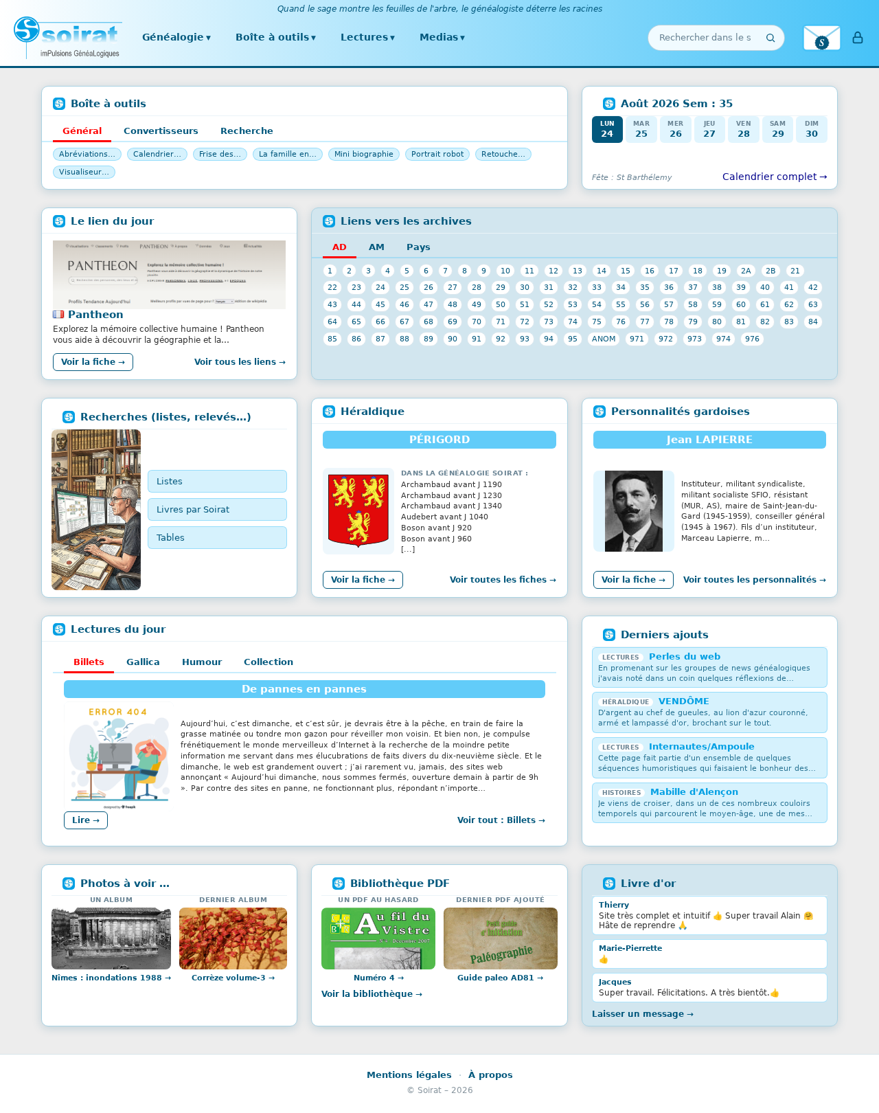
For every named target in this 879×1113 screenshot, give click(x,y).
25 (404, 287)
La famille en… (288, 154)
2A (746, 271)
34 (621, 287)
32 (573, 287)
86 (356, 339)
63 (813, 304)
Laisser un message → (643, 1014)
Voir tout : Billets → (501, 820)
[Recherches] (96, 509)
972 (666, 339)
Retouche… (503, 154)
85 (332, 339)
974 (723, 339)
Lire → (86, 820)
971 (637, 339)
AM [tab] (377, 247)
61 (765, 304)
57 (669, 304)
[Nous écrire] (822, 38)
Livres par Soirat (193, 509)
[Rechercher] (770, 37)
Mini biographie (363, 154)
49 (476, 304)
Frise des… (220, 154)
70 (476, 321)
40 (765, 287)
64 (332, 321)
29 (500, 287)
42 (813, 287)
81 (741, 321)
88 (404, 339)
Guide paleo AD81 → (500, 978)
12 (553, 271)
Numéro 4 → (379, 978)
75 (597, 321)
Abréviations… (87, 154)
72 (524, 321)
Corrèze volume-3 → (233, 978)
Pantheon (96, 314)
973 (694, 339)
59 (717, 304)
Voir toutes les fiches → (503, 580)
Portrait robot (437, 154)
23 (356, 287)
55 (621, 304)
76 (621, 321)
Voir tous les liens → (240, 362)
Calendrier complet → (774, 176)
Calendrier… (157, 154)
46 (404, 304)
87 (380, 339)
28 (476, 287)
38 (717, 287)
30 (524, 287)
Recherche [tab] (246, 131)
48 (452, 304)
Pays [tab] (419, 247)
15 (625, 271)
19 (722, 271)
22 (332, 287)
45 (380, 304)
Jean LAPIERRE (710, 439)
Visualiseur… (84, 172)
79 (693, 321)
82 (765, 321)
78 (669, 321)
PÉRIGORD (439, 439)
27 (452, 287)
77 (645, 321)
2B (771, 271)
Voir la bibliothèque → (371, 994)
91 (476, 339)
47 (428, 304)
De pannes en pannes (304, 689)
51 (524, 304)
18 (698, 271)
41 (789, 287)
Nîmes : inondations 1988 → (111, 978)
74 (573, 321)
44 (356, 304)
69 (452, 321)
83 (789, 321)
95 (573, 339)
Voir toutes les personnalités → (754, 580)
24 (380, 287)
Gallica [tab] (143, 662)
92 (500, 339)
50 (500, 304)
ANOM (603, 339)
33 (597, 287)
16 (649, 271)
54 (597, 304)
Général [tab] (82, 131)
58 (693, 304)
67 (404, 321)
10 (505, 271)
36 (669, 287)
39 (741, 287)
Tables (171, 537)
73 (548, 321)
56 (645, 304)
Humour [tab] (202, 662)
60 (741, 304)
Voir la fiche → (93, 362)
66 (380, 321)
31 (548, 287)
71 (500, 321)
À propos (490, 1075)
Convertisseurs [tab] (161, 131)
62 (789, 304)
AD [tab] (339, 247)
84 (813, 321)
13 (577, 271)
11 (529, 271)
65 (356, 321)
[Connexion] (857, 37)
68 (428, 321)
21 (795, 271)
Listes (170, 481)
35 (645, 287)
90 (452, 339)
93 (524, 339)
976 (752, 339)
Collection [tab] (268, 662)
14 (601, 271)
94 (548, 339)
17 (673, 271)
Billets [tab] (88, 662)
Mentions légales (409, 1075)
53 (573, 304)
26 (428, 287)
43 (332, 304)
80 (717, 321)
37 (693, 287)
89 (428, 339)
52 (548, 304)
